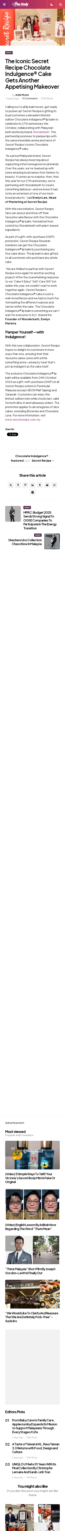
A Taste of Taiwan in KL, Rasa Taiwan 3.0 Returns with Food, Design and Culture (35, 1448)
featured (20, 460)
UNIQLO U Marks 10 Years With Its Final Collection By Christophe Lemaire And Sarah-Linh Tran (34, 1468)
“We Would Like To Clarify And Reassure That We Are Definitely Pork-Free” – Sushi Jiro (31, 1317)
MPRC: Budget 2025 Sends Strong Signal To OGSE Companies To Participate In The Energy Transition (40, 520)
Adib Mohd (22, 94)
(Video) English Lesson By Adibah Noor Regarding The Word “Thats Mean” (30, 1227)
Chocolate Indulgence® (32, 456)
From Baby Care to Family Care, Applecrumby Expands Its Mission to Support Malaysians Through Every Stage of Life (34, 1426)
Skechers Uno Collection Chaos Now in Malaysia (25, 542)
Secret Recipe (43, 460)
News (9, 53)
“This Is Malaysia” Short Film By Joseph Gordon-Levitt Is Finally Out (30, 1271)
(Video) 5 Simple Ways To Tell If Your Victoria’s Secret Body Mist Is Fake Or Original (30, 1178)
